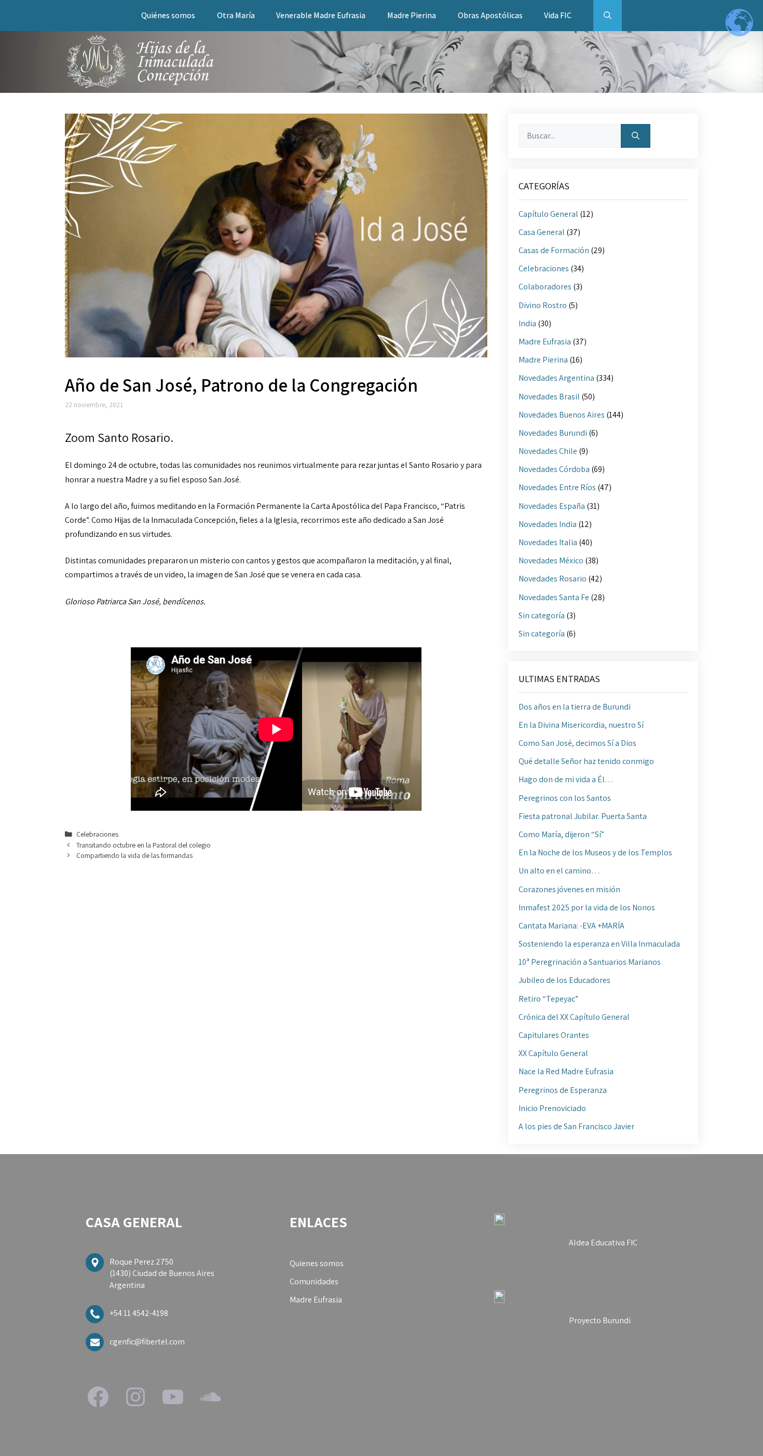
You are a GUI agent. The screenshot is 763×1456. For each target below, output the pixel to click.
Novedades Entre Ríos (557, 487)
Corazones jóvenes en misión (569, 889)
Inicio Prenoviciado (552, 1108)
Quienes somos (317, 1263)
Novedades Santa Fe (554, 597)
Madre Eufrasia (545, 341)
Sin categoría (542, 615)
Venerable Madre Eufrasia (320, 15)
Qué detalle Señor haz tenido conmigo (586, 761)
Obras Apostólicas (490, 15)
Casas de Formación (554, 250)
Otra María (236, 15)
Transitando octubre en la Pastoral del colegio (143, 845)
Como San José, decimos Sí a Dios (577, 743)
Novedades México (551, 560)
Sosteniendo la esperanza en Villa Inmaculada (599, 943)
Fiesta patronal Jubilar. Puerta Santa (583, 816)
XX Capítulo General (553, 1053)
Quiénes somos (168, 15)
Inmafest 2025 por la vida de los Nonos (587, 907)
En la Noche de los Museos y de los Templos (595, 852)
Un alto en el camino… (559, 870)
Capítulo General (548, 214)
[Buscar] (635, 136)
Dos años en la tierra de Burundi (575, 706)
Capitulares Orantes (554, 1035)
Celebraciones (97, 834)
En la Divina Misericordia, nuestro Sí (581, 724)
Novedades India (548, 524)
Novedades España (552, 506)
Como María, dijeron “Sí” (561, 834)
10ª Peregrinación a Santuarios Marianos (590, 961)
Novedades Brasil (549, 396)
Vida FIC (557, 15)
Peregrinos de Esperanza (563, 1090)
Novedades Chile (548, 451)
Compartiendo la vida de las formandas (134, 855)
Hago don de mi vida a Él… (566, 779)
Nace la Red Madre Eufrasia (566, 1071)
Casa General (542, 232)
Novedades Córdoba (554, 469)
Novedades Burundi (553, 432)
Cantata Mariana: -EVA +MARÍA (571, 925)
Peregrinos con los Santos (565, 798)
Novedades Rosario (553, 578)
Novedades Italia (548, 542)
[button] (607, 15)
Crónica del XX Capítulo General (574, 1016)
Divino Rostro (543, 305)
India (527, 323)
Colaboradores (545, 286)
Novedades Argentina (556, 377)
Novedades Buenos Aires (562, 414)
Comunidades (314, 1281)
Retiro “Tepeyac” (548, 998)
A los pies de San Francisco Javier (576, 1126)
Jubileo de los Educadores (564, 980)
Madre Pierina (411, 15)
